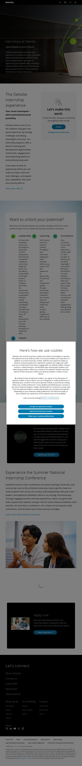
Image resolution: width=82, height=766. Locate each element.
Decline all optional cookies (41, 411)
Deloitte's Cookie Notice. (49, 398)
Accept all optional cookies (41, 406)
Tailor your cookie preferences (41, 416)
